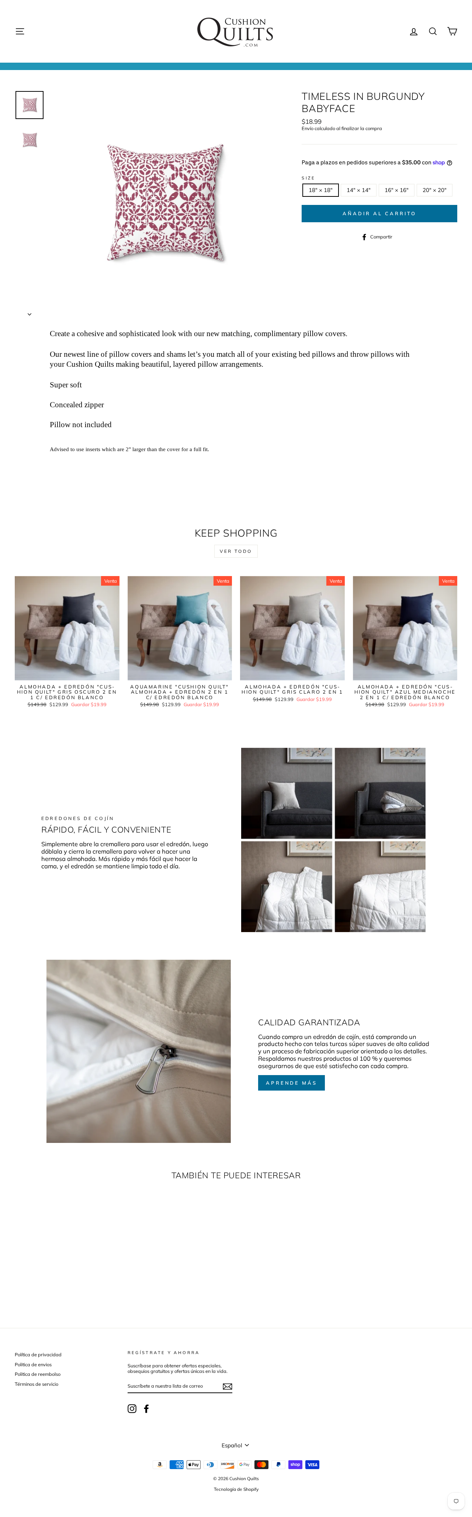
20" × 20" (435, 189)
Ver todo (236, 551)
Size (309, 178)
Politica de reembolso (37, 1374)
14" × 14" (359, 189)
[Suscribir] (227, 1386)
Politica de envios (33, 1364)
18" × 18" (321, 189)
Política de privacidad (38, 1354)
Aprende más (291, 1083)
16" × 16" (397, 189)
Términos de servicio (36, 1384)
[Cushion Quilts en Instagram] (132, 1408)
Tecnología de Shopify (236, 1489)
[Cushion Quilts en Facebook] (146, 1408)
